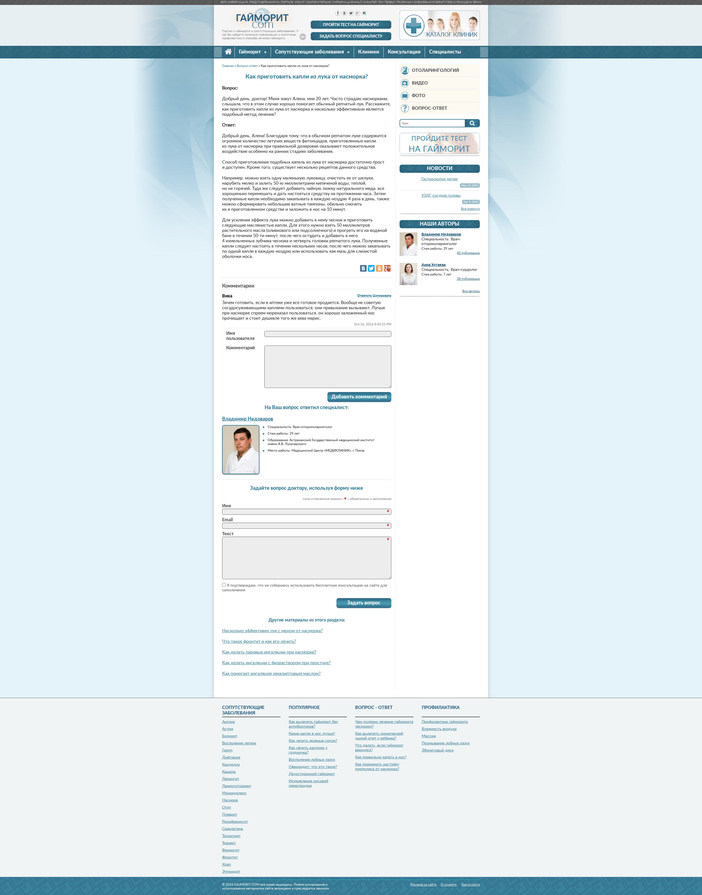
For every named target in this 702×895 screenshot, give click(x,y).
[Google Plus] (387, 268)
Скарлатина (232, 829)
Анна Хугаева (433, 265)
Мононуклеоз (234, 793)
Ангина (228, 722)
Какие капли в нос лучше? (312, 734)
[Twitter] (371, 268)
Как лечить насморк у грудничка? (308, 750)
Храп (226, 864)
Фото (418, 96)
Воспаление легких (239, 743)
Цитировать (382, 295)
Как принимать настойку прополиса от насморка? (377, 766)
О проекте (449, 884)
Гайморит (250, 52)
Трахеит (229, 843)
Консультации (404, 52)
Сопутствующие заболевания (310, 52)
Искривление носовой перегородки (308, 783)
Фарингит (230, 850)
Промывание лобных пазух (446, 743)
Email (227, 520)
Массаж (429, 736)
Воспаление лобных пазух (312, 760)
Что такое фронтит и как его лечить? (259, 641)
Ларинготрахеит (236, 786)
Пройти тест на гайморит (351, 25)
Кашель (229, 772)
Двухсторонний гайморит (312, 774)
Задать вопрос (363, 603)
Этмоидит (231, 872)
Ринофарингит (235, 822)
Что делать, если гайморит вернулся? (379, 748)
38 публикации (468, 278)
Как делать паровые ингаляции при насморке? (269, 652)
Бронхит (229, 736)
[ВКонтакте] (363, 268)
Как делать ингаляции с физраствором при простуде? (276, 663)
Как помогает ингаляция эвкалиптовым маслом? (271, 673)
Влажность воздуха (439, 729)
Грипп (227, 750)
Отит (226, 807)
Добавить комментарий (359, 397)
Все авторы (471, 291)
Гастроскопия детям (439, 179)
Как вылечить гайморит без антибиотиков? (313, 724)
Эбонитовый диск (438, 750)
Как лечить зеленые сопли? (313, 741)
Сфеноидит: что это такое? (313, 767)
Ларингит (230, 779)
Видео (420, 83)
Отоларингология (435, 70)
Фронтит (230, 857)
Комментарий (240, 348)
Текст (228, 534)
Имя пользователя (240, 336)
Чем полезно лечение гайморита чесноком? (384, 724)
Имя (226, 506)
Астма (227, 729)
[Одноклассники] (379, 268)
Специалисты (445, 52)
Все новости (470, 208)
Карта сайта (471, 884)
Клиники (368, 52)
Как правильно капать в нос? (380, 757)
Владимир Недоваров (247, 419)
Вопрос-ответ (429, 108)
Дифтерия (231, 757)
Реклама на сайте (423, 884)
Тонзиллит (231, 836)
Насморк (230, 800)
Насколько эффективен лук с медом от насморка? (272, 631)
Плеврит (229, 815)
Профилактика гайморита (445, 722)
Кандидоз (231, 765)
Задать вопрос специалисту (350, 36)
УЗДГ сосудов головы (441, 196)
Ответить (364, 295)
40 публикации (468, 253)
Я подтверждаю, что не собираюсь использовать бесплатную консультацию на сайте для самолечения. (304, 588)
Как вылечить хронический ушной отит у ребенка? (379, 736)
